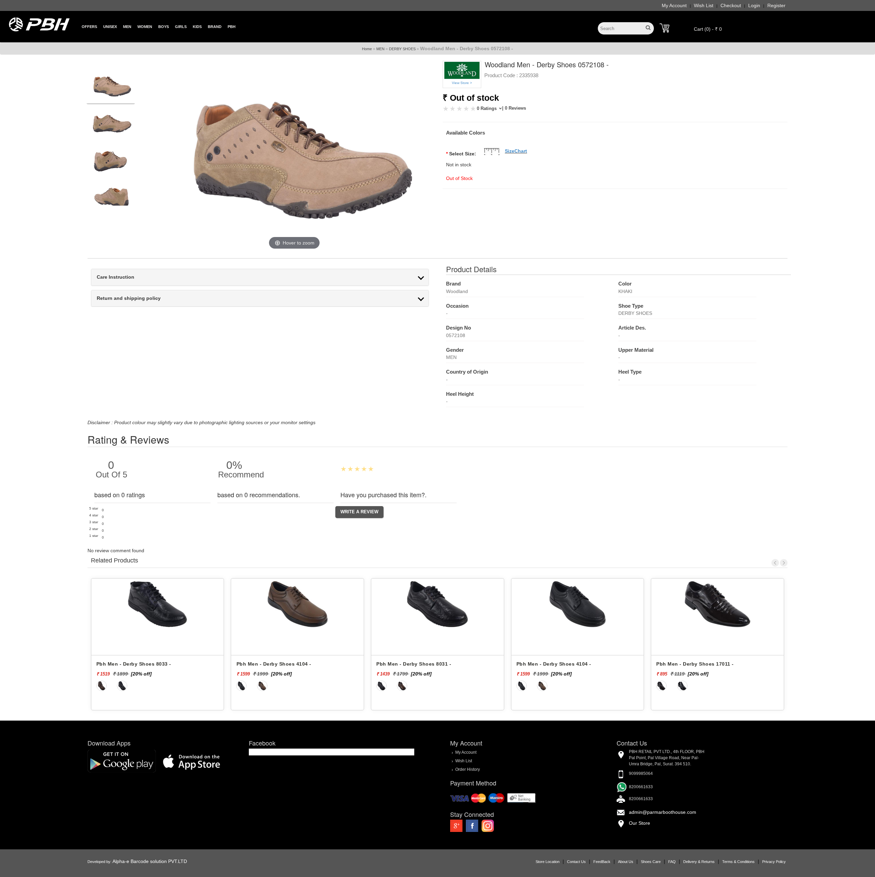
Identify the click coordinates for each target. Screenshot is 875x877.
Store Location (548, 862)
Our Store (639, 823)
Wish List (703, 5)
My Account (674, 5)
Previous (775, 563)
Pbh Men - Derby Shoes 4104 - (133, 664)
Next (784, 563)
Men (127, 27)
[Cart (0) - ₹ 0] (664, 28)
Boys (163, 27)
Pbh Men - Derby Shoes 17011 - (555, 664)
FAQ (672, 862)
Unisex (110, 27)
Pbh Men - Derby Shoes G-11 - (693, 664)
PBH (231, 27)
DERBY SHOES (402, 49)
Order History (467, 769)
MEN (380, 49)
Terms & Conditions (738, 862)
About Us (625, 862)
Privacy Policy (774, 862)
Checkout (731, 5)
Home (367, 49)
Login (754, 5)
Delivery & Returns (699, 862)
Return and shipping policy (129, 298)
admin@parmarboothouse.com (662, 812)
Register (776, 5)
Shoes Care (651, 862)
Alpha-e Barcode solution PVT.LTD (149, 861)
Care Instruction (115, 277)
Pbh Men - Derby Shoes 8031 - (274, 664)
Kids (197, 27)
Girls (181, 27)
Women (144, 27)
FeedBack (601, 862)
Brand (214, 27)
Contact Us (576, 862)
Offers (89, 27)
